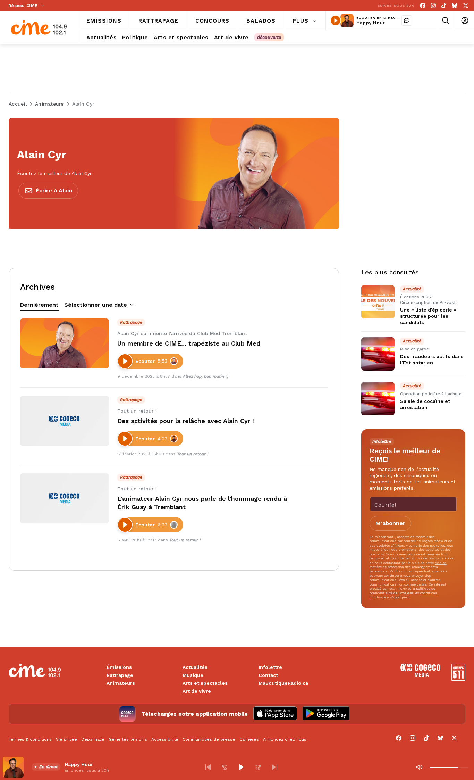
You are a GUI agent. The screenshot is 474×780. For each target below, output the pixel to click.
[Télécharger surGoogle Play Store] (326, 714)
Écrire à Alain (54, 190)
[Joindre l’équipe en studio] (406, 20)
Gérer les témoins (128, 739)
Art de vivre (197, 691)
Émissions (119, 667)
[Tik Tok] (443, 5)
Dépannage (92, 739)
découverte (269, 37)
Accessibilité (164, 739)
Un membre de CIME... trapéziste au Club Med (188, 343)
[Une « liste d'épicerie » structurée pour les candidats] (378, 301)
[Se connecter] (464, 20)
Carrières (249, 739)
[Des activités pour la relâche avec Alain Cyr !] (64, 421)
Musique (193, 675)
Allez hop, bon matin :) (205, 376)
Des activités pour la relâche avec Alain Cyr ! (185, 420)
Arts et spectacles (205, 683)
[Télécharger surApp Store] (275, 714)
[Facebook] (422, 5)
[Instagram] (433, 5)
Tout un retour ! (192, 453)
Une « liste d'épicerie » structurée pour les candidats (428, 316)
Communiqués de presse (209, 739)
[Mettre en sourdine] (419, 767)
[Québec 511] (458, 679)
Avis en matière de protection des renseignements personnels (408, 567)
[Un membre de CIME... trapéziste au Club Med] (64, 343)
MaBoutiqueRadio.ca (283, 683)
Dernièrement (39, 304)
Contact (268, 675)
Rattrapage (120, 675)
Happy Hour (370, 22)
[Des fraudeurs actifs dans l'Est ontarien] (378, 354)
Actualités (195, 667)
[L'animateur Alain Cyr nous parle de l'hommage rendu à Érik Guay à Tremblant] (64, 498)
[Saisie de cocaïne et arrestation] (378, 398)
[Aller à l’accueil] (39, 27)
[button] (208, 767)
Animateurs (121, 683)
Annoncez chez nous (284, 739)
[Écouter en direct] (335, 20)
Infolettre (270, 667)
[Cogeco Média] (420, 675)
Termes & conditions (30, 739)
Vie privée (66, 739)
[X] (465, 5)
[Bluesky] (454, 5)
